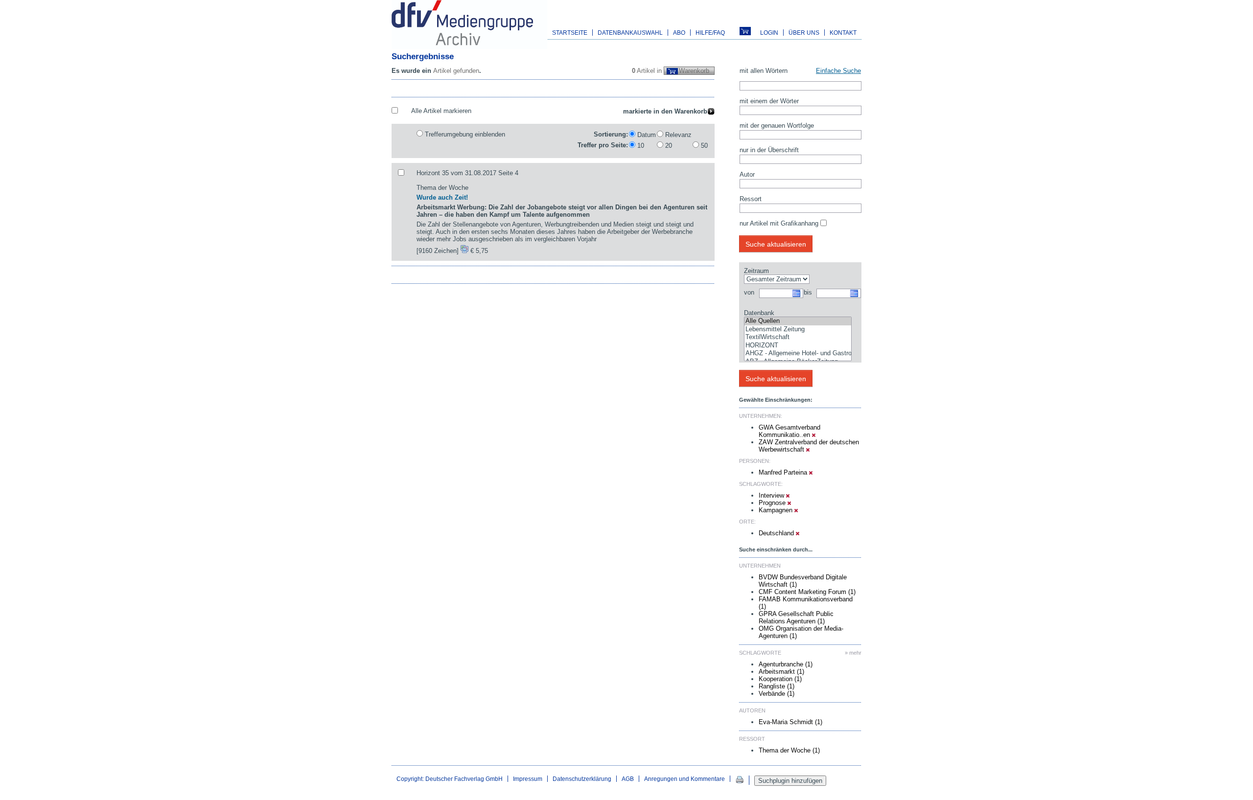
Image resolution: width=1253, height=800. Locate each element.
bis (808, 292)
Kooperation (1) (780, 679)
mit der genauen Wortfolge (777, 125)
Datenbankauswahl (630, 32)
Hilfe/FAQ (710, 32)
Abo (679, 32)
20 (668, 145)
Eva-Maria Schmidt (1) (790, 722)
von (749, 292)
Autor (747, 174)
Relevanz (678, 134)
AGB (628, 779)
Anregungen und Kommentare (684, 779)
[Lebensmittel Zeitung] (797, 329)
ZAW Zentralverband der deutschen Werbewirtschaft (809, 445)
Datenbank (759, 313)
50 (704, 145)
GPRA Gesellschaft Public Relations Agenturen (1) (796, 617)
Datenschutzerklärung (582, 779)
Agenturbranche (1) (785, 664)
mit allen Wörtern (764, 70)
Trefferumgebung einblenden (465, 134)
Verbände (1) (776, 693)
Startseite (569, 32)
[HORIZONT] (797, 346)
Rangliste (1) (776, 686)
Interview (772, 495)
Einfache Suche (838, 70)
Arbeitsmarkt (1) (781, 671)
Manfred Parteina (784, 472)
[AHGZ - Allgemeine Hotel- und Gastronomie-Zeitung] (797, 353)
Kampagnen (776, 510)
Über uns (804, 32)
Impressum (527, 779)
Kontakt (843, 32)
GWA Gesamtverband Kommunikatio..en (789, 431)
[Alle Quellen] (797, 321)
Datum (646, 134)
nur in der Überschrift (769, 150)
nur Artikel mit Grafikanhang (779, 223)
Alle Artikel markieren (441, 110)
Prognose (773, 502)
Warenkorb (694, 70)
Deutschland (777, 533)
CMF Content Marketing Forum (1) (807, 591)
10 (640, 145)
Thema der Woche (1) (789, 750)
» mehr (853, 653)
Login (769, 32)
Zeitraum (756, 270)
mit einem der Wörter (769, 101)
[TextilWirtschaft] (797, 337)
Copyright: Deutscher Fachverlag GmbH (449, 779)
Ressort (751, 199)
